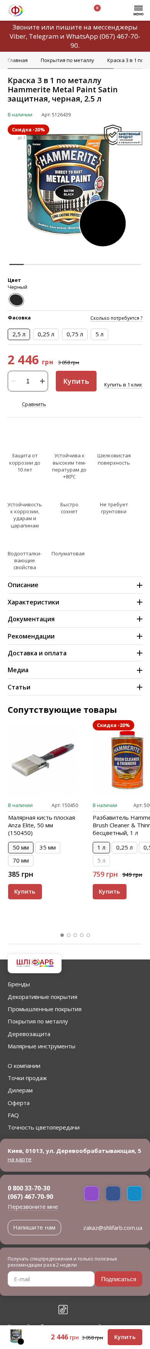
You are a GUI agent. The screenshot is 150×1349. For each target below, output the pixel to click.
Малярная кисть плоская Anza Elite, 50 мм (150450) (41, 825)
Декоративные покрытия (42, 996)
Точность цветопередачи (44, 1127)
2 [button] (68, 935)
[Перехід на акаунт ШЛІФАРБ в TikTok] (63, 1309)
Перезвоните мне (33, 1206)
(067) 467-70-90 (30, 1196)
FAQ (13, 1115)
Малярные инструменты (41, 1046)
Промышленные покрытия (45, 1009)
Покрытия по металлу (38, 1021)
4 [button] (81, 935)
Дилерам (20, 1090)
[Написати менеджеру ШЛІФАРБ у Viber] (91, 1193)
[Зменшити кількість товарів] (13, 381)
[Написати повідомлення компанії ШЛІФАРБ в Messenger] (113, 1193)
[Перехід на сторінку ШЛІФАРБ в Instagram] (29, 1309)
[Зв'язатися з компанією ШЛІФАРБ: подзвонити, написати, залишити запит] (37, 11)
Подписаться (118, 1279)
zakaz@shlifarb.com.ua (112, 1227)
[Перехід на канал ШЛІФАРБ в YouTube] (46, 1309)
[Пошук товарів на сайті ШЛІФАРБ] (55, 11)
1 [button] (62, 935)
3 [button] (75, 935)
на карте (20, 1159)
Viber (18, 36)
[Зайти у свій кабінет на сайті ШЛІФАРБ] (72, 11)
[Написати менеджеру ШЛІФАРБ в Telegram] (134, 1193)
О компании (24, 1065)
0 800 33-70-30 (29, 1188)
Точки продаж (27, 1078)
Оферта (19, 1103)
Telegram (43, 36)
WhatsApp (82, 36)
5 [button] (88, 935)
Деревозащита (29, 1034)
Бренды (19, 984)
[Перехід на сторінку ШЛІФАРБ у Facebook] (12, 1309)
